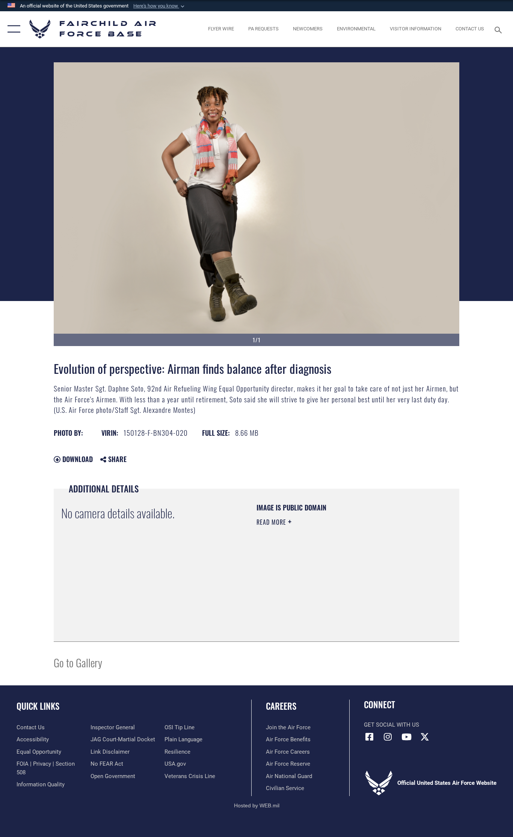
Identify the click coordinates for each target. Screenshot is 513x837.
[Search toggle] (499, 29)
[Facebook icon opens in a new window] (369, 736)
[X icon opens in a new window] (424, 736)
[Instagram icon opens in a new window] (388, 736)
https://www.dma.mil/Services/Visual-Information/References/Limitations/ (344, 580)
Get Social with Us (391, 724)
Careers (281, 706)
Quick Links (38, 706)
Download (76, 459)
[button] (159, 6)
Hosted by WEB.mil (256, 805)
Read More (272, 522)
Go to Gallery (78, 662)
